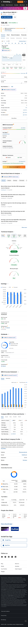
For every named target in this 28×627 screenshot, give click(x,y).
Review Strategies (8, 30)
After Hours (22, 5)
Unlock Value (23, 73)
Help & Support (18, 568)
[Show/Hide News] (9, 41)
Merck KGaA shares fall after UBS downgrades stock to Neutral (13, 187)
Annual (2, 378)
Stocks (2, 5)
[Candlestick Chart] (2, 41)
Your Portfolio (4, 568)
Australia (16, 5)
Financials (23, 35)
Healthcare (24, 454)
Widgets (3, 571)
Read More (3, 448)
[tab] (3, 236)
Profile (7, 38)
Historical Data (19, 38)
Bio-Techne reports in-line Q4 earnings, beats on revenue (13, 203)
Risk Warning (3, 619)
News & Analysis (15, 35)
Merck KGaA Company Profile (10, 439)
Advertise (17, 566)
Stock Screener (9, 5)
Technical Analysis (7, 232)
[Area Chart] (4, 41)
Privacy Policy (3, 615)
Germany (25, 460)
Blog (2, 563)
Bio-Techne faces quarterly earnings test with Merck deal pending (13, 212)
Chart (8, 35)
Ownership (12, 38)
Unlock (14, 433)
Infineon (3, 514)
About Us (17, 563)
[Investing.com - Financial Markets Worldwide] (7, 2)
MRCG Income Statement (9, 372)
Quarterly (8, 378)
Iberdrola (14, 514)
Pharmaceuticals (23, 452)
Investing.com (3, 189)
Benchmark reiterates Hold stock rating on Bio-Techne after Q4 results (13, 195)
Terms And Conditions (5, 611)
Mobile (2, 566)
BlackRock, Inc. (4, 505)
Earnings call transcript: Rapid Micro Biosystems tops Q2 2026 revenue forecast (13, 220)
